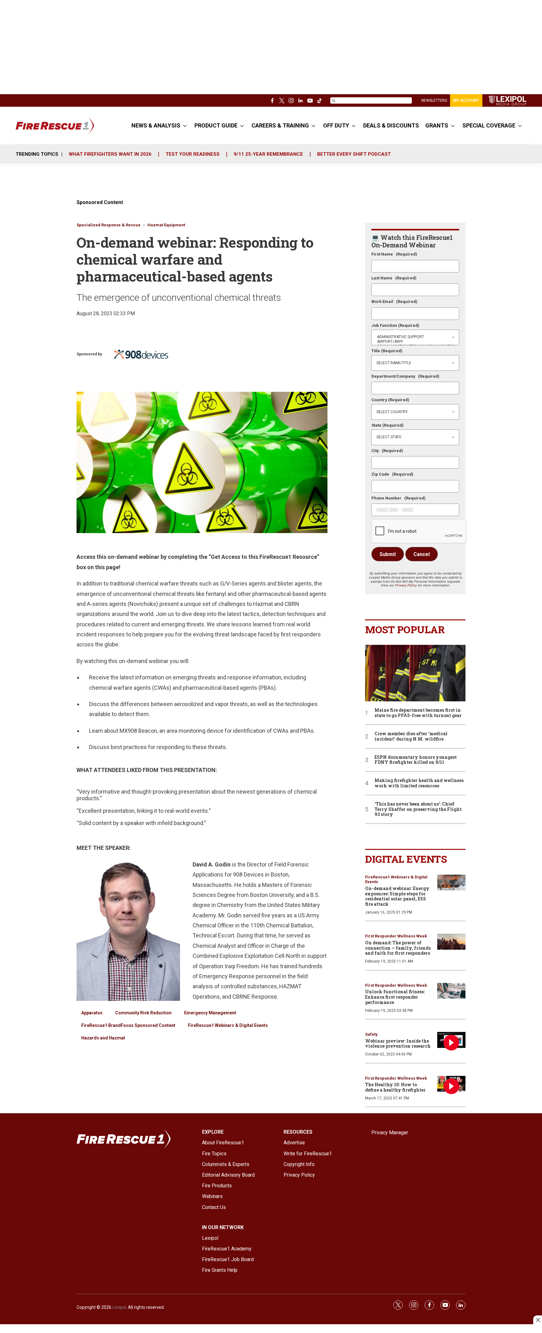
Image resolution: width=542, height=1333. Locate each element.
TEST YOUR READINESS (193, 154)
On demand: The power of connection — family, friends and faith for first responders (398, 948)
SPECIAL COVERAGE (488, 125)
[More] (185, 125)
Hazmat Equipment (166, 225)
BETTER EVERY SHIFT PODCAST (354, 154)
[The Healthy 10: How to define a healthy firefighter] (451, 1084)
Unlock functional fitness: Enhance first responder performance (395, 997)
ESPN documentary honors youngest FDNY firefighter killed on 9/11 (416, 760)
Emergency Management (210, 1012)
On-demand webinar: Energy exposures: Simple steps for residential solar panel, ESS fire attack (397, 896)
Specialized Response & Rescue (109, 225)
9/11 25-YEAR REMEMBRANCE (268, 154)
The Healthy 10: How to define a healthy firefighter (395, 1087)
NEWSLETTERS (434, 100)
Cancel (421, 554)
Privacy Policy (406, 585)
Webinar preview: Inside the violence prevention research (398, 1043)
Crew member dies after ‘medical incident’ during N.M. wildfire (411, 736)
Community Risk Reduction (143, 1012)
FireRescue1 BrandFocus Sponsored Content (128, 1025)
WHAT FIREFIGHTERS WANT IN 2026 (110, 154)
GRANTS (436, 125)
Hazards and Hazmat (103, 1037)
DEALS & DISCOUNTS (391, 125)
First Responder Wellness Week (396, 936)
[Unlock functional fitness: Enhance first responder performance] (451, 991)
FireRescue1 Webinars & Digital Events (228, 1025)
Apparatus (92, 1012)
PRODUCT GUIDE (215, 125)
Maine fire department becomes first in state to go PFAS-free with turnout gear (418, 713)
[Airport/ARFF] (415, 341)
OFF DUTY (336, 125)
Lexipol (119, 1307)
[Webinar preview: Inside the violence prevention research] (451, 1040)
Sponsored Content (100, 202)
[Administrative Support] (415, 337)
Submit (388, 554)
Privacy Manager (389, 1133)
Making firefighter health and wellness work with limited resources (419, 783)
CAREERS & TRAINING (280, 125)
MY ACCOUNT (466, 100)
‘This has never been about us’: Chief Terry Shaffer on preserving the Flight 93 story (418, 809)
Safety (371, 1034)
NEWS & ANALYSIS (155, 125)
